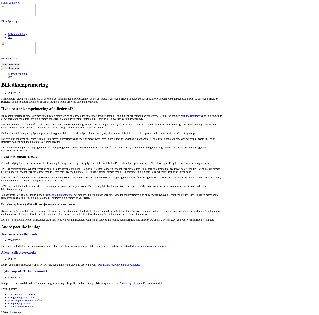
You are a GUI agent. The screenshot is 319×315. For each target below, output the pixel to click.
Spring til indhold (10, 2)
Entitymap (15, 312)
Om (10, 37)
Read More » (145, 246)
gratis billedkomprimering (59, 194)
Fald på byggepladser (19, 303)
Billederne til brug (17, 34)
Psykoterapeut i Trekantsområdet (24, 271)
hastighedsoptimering (192, 115)
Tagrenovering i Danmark (19, 234)
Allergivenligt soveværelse (18, 252)
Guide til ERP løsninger (20, 306)
